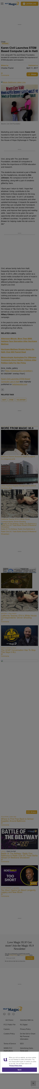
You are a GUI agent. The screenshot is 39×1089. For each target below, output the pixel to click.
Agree (19, 1070)
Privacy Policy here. (15, 1065)
